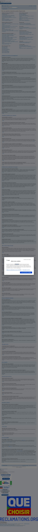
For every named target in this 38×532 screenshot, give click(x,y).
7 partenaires (17, 264)
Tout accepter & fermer (26, 272)
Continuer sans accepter (27, 259)
